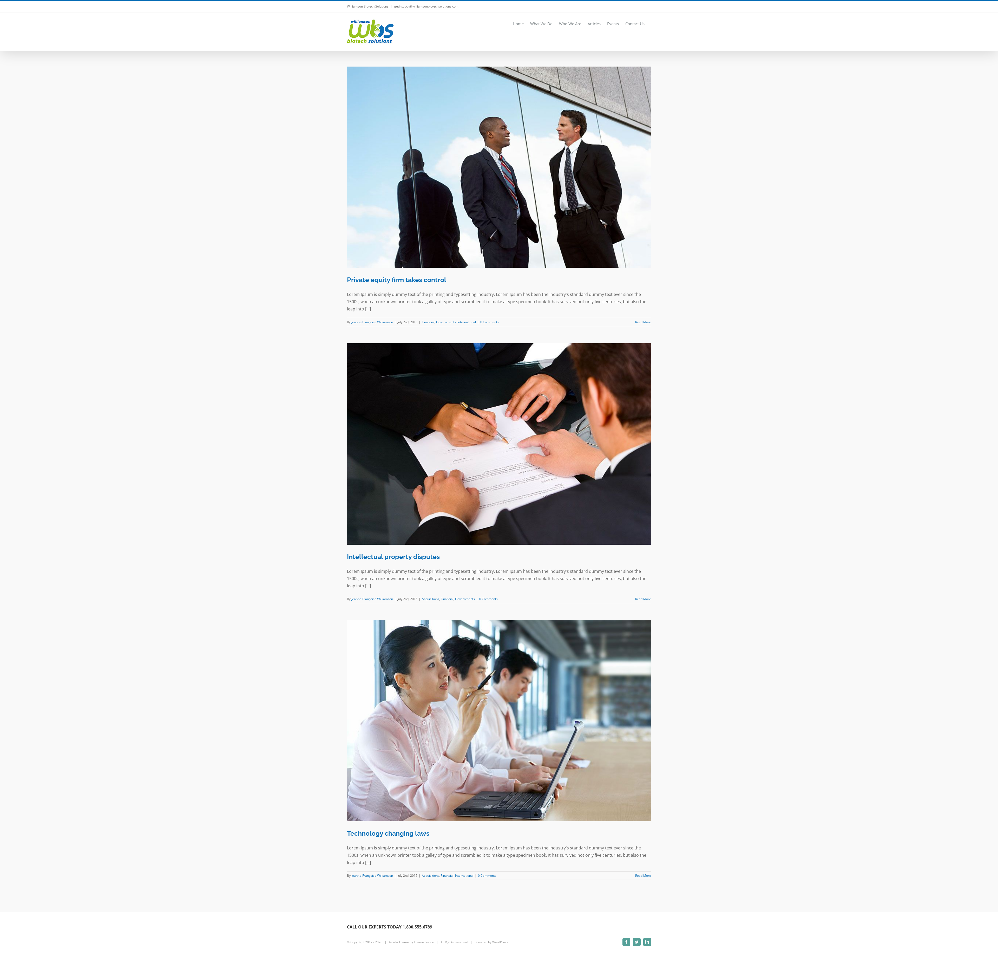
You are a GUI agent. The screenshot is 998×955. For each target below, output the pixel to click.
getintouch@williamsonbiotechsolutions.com (426, 6)
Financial (428, 322)
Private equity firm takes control (396, 280)
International (466, 322)
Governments (446, 322)
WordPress (500, 942)
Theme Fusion (424, 942)
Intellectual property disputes (393, 557)
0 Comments (489, 322)
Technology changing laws (388, 833)
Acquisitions (430, 599)
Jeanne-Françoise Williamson (372, 322)
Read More (643, 322)
